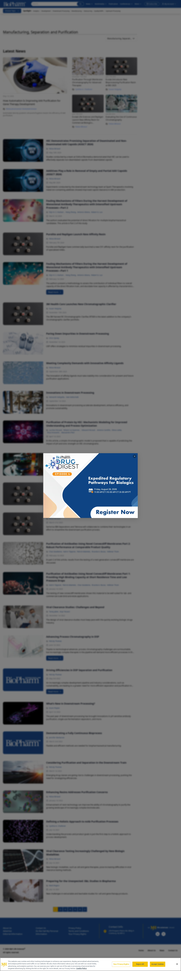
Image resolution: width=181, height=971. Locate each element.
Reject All (140, 964)
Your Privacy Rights (121, 964)
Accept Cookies (157, 964)
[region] (90, 964)
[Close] (177, 964)
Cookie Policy (81, 968)
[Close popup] (134, 456)
